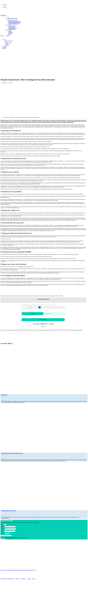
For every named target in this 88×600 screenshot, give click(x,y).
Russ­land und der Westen (13, 20)
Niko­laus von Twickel (5, 454)
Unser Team (10, 32)
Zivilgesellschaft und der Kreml (29, 570)
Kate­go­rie (2, 533)
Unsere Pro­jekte (11, 27)
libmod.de (7, 45)
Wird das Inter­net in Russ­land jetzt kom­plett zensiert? (12, 453)
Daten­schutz (23, 578)
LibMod (10, 31)
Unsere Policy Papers (12, 28)
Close (2, 35)
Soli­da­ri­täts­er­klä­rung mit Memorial (8, 510)
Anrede (1, 524)
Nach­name (2, 528)
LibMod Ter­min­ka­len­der (13, 18)
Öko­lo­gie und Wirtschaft (13, 23)
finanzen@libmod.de (79, 330)
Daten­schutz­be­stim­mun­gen (10, 537)
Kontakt (7, 35)
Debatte (5, 82)
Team (6, 41)
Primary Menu (3, 15)
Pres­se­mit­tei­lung (4, 510)
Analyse (3, 395)
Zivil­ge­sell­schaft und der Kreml (14, 22)
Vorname (2, 531)
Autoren (10, 33)
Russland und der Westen (19, 570)
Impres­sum (17, 578)
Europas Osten (6, 570)
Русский (4, 46)
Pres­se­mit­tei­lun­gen (12, 29)
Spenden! (4, 6)
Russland (12, 570)
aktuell (1, 570)
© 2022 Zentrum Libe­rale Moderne (7, 578)
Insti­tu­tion (2, 526)
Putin (10, 570)
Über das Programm (12, 26)
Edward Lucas (4, 396)
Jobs (9, 34)
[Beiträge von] (0, 82)
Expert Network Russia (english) (14, 21)
